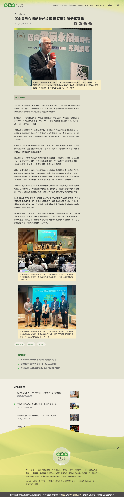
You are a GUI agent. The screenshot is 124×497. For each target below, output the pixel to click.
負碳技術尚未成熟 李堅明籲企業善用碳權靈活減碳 (40, 368)
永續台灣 (63, 5)
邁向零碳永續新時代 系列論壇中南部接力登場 (38, 359)
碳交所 (41, 344)
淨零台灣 (19, 344)
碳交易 (55, 5)
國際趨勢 (72, 5)
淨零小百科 (99, 5)
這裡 (63, 494)
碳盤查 (80, 5)
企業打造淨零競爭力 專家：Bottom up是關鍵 (38, 364)
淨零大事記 (89, 5)
